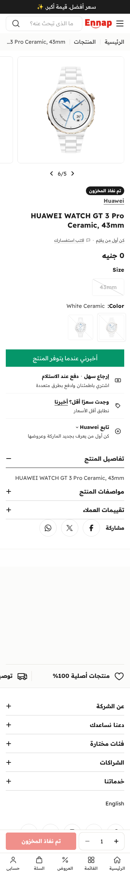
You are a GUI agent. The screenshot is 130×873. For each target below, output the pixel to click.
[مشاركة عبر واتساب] (48, 528)
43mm (104, 290)
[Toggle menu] (120, 23)
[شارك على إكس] (69, 528)
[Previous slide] (72, 173)
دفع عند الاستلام (60, 376)
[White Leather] (80, 327)
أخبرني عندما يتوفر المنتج (65, 358)
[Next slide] (51, 173)
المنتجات (85, 41)
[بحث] (16, 23)
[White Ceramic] (111, 327)
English (114, 803)
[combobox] (44, 23)
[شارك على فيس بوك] (91, 528)
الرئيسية (114, 41)
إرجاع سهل (96, 376)
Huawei (114, 200)
